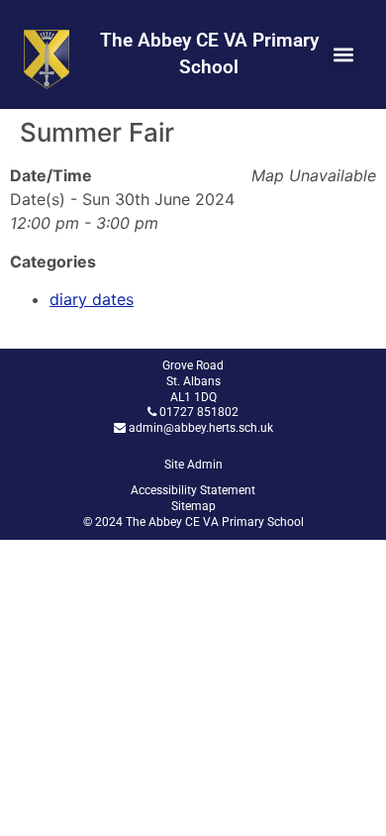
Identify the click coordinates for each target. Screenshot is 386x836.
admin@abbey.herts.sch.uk (201, 428)
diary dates (91, 299)
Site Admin (193, 464)
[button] (344, 55)
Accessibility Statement (193, 490)
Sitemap (193, 506)
